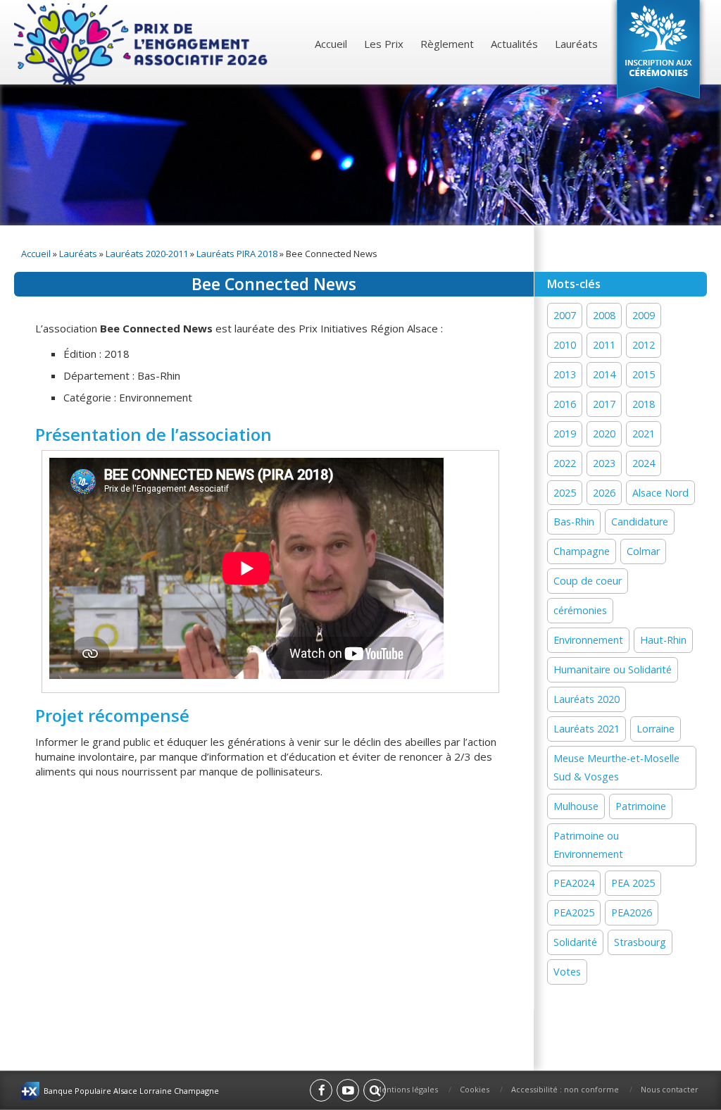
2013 (564, 374)
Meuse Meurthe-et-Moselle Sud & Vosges (616, 767)
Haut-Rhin (663, 640)
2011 (604, 344)
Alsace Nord (660, 492)
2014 (604, 374)
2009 (643, 315)
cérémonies (580, 610)
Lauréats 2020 (586, 699)
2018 (643, 404)
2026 (604, 492)
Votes (567, 971)
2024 (643, 463)
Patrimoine (640, 806)
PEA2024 (573, 883)
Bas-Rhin (573, 521)
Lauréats (576, 44)
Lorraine (656, 728)
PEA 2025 (633, 883)
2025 (564, 492)
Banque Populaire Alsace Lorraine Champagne (131, 1090)
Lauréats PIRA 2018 (236, 253)
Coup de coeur (587, 580)
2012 (643, 344)
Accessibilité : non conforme (565, 1089)
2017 (604, 404)
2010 (564, 344)
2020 (604, 433)
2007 (564, 315)
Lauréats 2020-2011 (147, 253)
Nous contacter (669, 1089)
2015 (643, 374)
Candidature (639, 521)
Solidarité (575, 942)
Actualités (514, 44)
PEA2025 (573, 912)
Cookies (474, 1089)
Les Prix (383, 44)
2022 (564, 463)
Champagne (581, 551)
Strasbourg (640, 942)
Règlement (447, 44)
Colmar (643, 551)
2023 (604, 463)
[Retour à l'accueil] (142, 44)
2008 (604, 315)
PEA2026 (631, 912)
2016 (564, 404)
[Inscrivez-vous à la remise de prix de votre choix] (658, 52)
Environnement (588, 640)
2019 (564, 433)
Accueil (331, 44)
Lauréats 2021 (586, 728)
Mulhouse (575, 806)
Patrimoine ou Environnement (588, 845)
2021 (643, 433)
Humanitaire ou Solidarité (612, 669)
